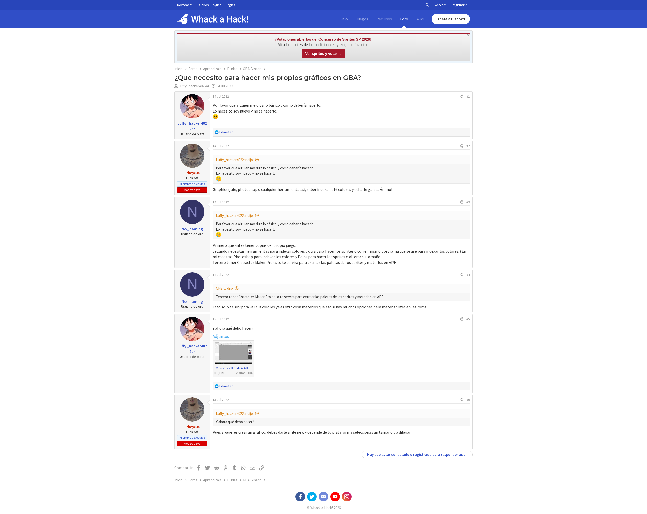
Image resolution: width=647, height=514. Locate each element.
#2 (468, 146)
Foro (404, 18)
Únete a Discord (451, 18)
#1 (468, 96)
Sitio (344, 18)
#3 (468, 202)
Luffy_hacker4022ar (193, 86)
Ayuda (217, 5)
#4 (468, 274)
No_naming (192, 228)
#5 (468, 319)
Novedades (184, 5)
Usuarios (203, 5)
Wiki (420, 18)
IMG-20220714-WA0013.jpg (237, 367)
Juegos (362, 18)
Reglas (230, 5)
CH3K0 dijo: (225, 288)
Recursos (384, 18)
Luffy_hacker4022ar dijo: (235, 159)
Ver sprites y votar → (323, 53)
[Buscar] (427, 5)
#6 (468, 399)
